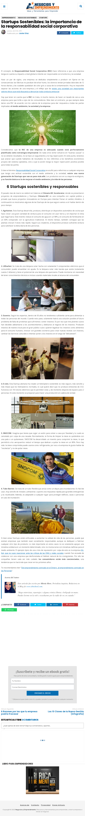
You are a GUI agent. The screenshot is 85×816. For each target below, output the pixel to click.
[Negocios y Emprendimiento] (42, 12)
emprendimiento (8, 18)
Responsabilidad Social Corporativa (30, 170)
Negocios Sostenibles (27, 18)
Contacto (35, 805)
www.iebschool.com (34, 586)
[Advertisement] (42, 52)
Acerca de (24, 805)
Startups (43, 18)
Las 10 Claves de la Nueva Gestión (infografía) (66, 712)
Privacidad (45, 805)
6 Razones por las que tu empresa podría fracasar (19, 712)
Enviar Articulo (58, 805)
